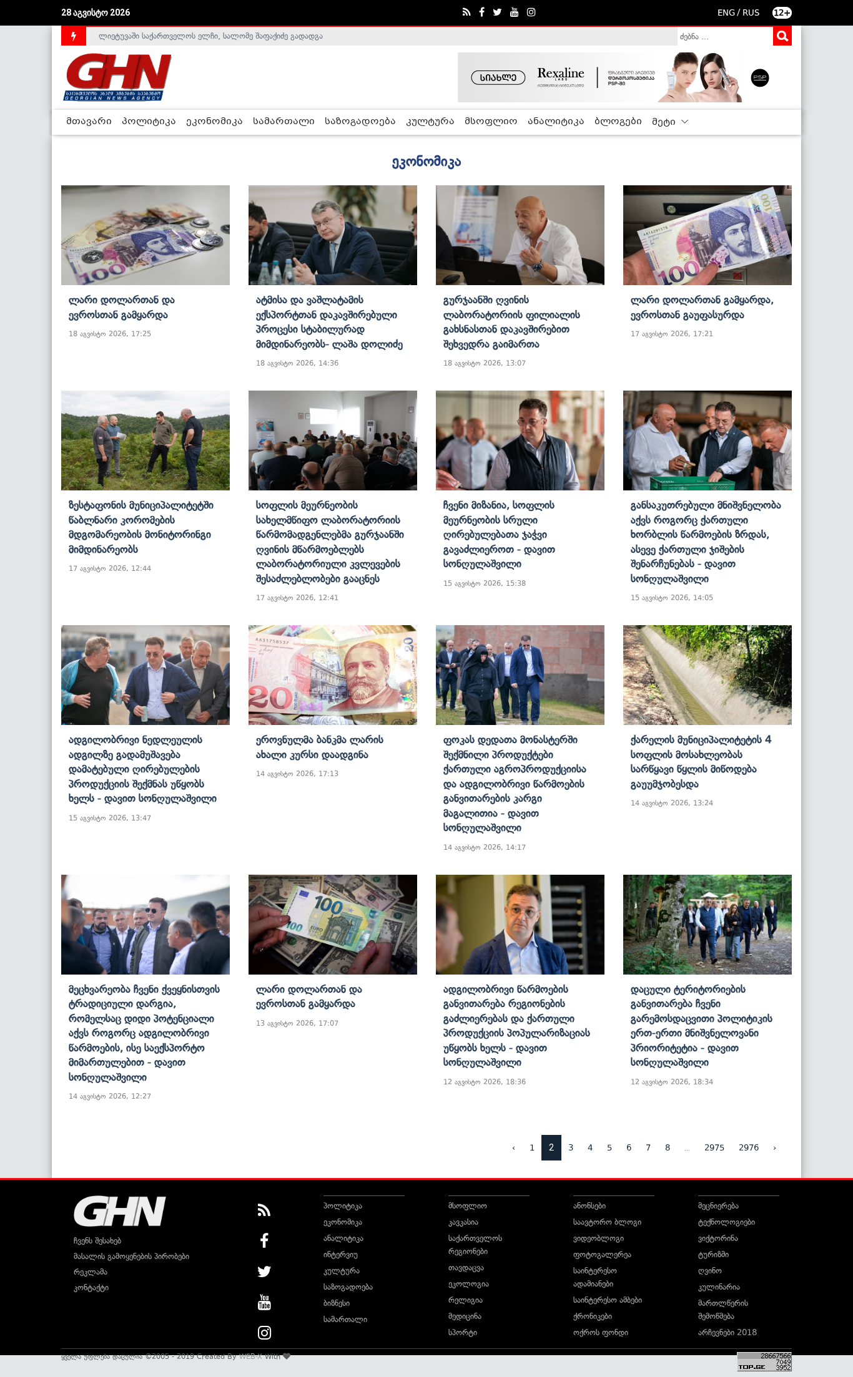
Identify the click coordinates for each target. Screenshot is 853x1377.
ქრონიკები (592, 1316)
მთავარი (89, 122)
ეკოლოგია (468, 1283)
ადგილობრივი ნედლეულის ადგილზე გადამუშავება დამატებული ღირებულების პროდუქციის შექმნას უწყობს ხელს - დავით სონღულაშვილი (143, 768)
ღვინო (710, 1270)
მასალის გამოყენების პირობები (131, 1256)
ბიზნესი (336, 1303)
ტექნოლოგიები (726, 1222)
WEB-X (250, 1356)
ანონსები (589, 1205)
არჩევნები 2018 (727, 1332)
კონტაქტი (91, 1287)
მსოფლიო (491, 122)
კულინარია (719, 1287)
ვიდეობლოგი (598, 1238)
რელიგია (465, 1300)
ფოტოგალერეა (602, 1254)
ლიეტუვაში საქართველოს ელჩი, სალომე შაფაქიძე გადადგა (211, 36)
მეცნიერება (718, 1205)
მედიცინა (464, 1316)
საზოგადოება (360, 122)
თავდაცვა (466, 1267)
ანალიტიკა (556, 122)
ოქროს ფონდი (600, 1332)
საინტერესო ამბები (607, 1300)
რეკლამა (90, 1272)
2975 (714, 1147)
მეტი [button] (665, 122)
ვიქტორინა (718, 1238)
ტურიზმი (713, 1254)
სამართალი (284, 122)
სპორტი (462, 1332)
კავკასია (463, 1222)
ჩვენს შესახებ (97, 1240)
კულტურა (430, 122)
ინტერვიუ (340, 1254)
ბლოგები (618, 122)
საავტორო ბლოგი (607, 1222)
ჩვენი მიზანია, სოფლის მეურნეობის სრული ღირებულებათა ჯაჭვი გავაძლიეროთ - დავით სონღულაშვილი (499, 534)
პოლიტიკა (149, 122)
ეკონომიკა (214, 122)
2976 (749, 1147)
